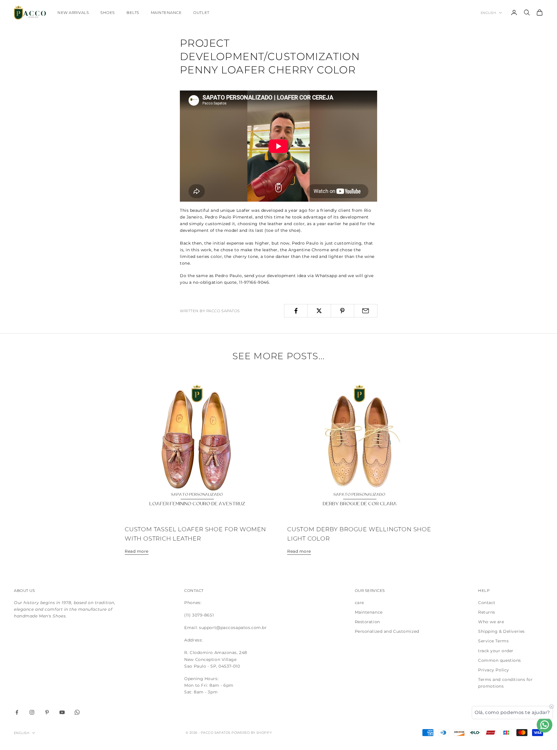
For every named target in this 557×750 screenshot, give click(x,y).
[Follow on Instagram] (32, 712)
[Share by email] (365, 310)
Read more (137, 551)
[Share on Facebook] (295, 310)
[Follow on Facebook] (17, 712)
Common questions (499, 660)
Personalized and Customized (387, 631)
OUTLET (201, 12)
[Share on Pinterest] (342, 310)
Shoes (107, 12)
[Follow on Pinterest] (47, 712)
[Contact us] (544, 725)
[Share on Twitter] (319, 310)
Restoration (367, 621)
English (488, 13)
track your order (495, 650)
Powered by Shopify (252, 733)
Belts (132, 12)
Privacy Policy (493, 670)
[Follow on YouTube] (62, 712)
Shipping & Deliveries (501, 631)
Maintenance (166, 12)
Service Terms (493, 641)
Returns (486, 612)
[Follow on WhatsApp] (77, 712)
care (359, 602)
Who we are (491, 621)
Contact (486, 602)
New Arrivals (73, 12)
